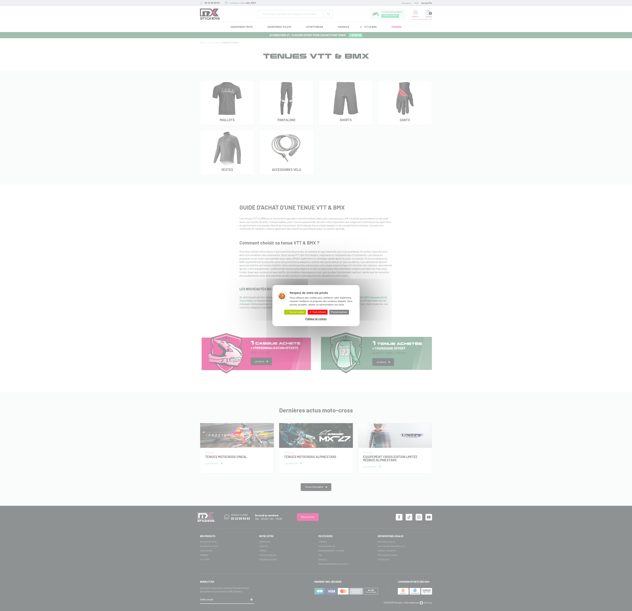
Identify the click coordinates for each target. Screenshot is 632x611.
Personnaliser (339, 312)
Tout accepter (296, 312)
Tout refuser (319, 312)
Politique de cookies (316, 318)
